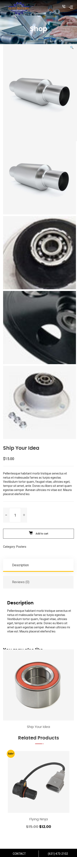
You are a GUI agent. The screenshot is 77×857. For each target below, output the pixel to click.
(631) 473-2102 (58, 853)
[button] (64, 7)
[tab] (38, 565)
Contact (19, 853)
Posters (21, 546)
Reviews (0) (20, 582)
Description (20, 565)
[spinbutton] (15, 515)
